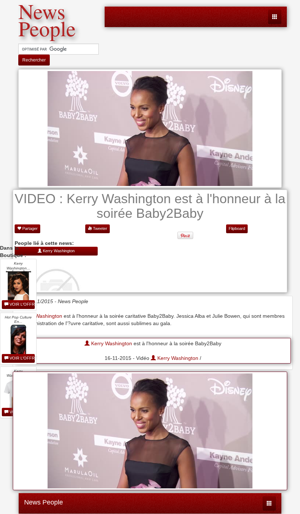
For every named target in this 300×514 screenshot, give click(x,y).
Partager (29, 228)
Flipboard (237, 228)
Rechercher (34, 60)
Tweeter (99, 228)
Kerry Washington (111, 343)
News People (43, 502)
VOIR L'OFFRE (21, 304)
